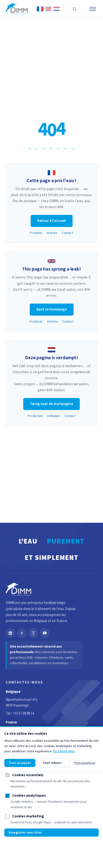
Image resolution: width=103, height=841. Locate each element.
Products (36, 321)
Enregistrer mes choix (25, 832)
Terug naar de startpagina (51, 403)
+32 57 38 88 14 (23, 713)
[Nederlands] (56, 9)
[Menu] (92, 8)
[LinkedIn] (10, 633)
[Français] (40, 9)
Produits (36, 233)
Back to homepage (51, 309)
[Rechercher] (74, 9)
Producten (35, 416)
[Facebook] (21, 633)
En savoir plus (63, 751)
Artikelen (53, 416)
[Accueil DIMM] (17, 8)
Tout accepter (20, 763)
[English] (48, 9)
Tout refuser (52, 763)
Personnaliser (84, 763)
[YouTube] (44, 633)
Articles (51, 233)
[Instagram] (33, 633)
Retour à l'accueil (51, 220)
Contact (67, 233)
